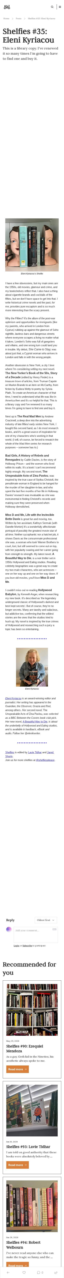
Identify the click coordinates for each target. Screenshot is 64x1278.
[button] (17, 1069)
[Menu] (60, 6)
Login (16, 945)
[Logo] (7, 7)
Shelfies (9, 752)
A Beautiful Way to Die (35, 721)
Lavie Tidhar (35, 752)
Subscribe (27, 945)
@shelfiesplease (45, 760)
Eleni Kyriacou (13, 698)
